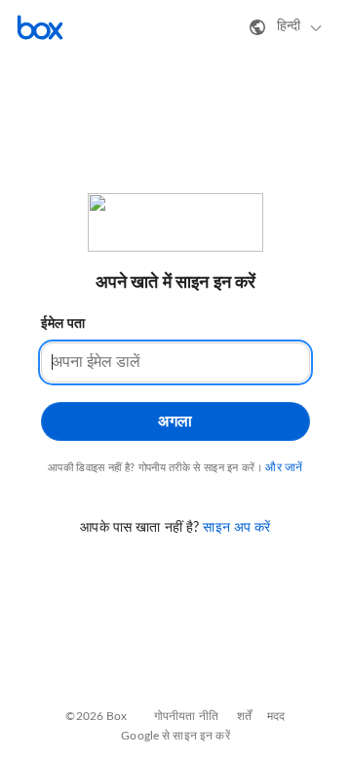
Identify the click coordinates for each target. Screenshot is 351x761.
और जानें (284, 467)
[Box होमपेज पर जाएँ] (40, 27)
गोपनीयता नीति (186, 716)
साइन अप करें (236, 528)
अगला (175, 421)
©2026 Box (96, 716)
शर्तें (244, 716)
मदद (276, 716)
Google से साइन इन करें (175, 735)
